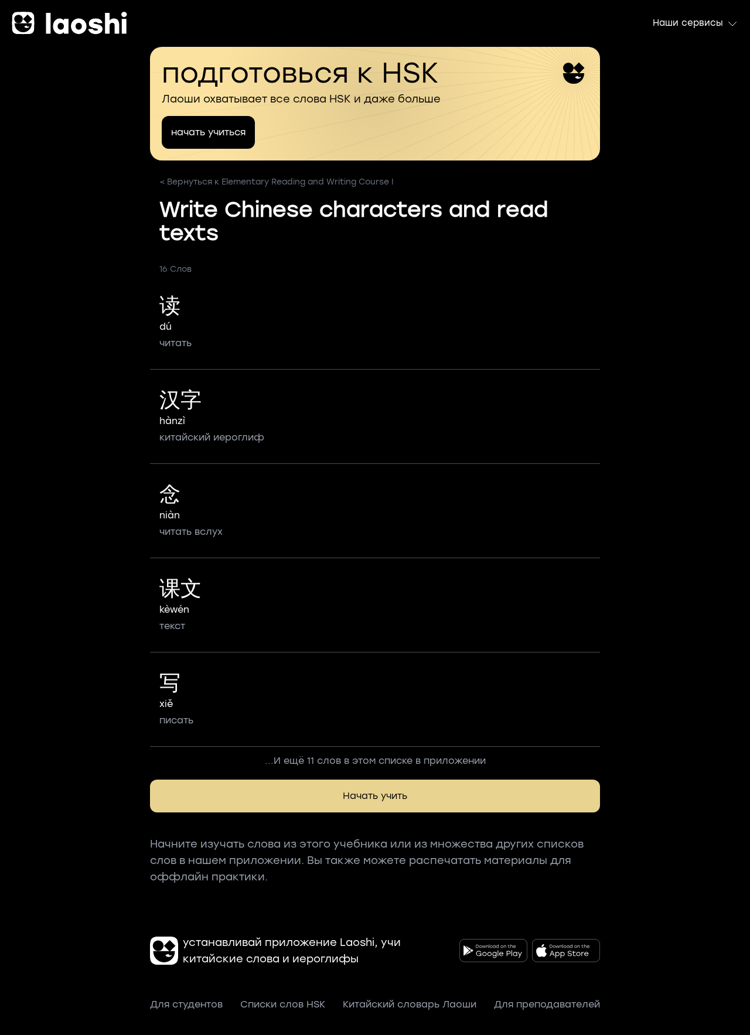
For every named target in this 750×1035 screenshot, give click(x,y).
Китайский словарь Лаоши (409, 1004)
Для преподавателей (547, 1004)
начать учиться (208, 132)
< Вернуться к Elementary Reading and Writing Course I (276, 182)
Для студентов (186, 1004)
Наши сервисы (688, 23)
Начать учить (375, 795)
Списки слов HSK (282, 1004)
